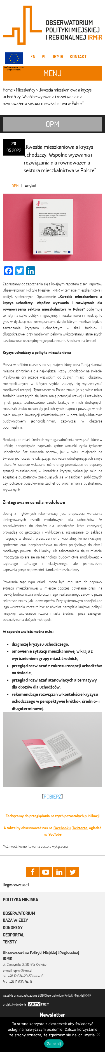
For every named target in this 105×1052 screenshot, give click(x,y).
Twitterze (79, 827)
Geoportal (13, 935)
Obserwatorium (19, 913)
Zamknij (54, 1043)
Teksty (10, 942)
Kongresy (13, 927)
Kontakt (78, 56)
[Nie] (98, 1034)
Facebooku (62, 827)
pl (44, 56)
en (33, 56)
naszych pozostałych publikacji (75, 815)
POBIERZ (52, 796)
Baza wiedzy (15, 920)
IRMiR (58, 56)
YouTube (55, 834)
